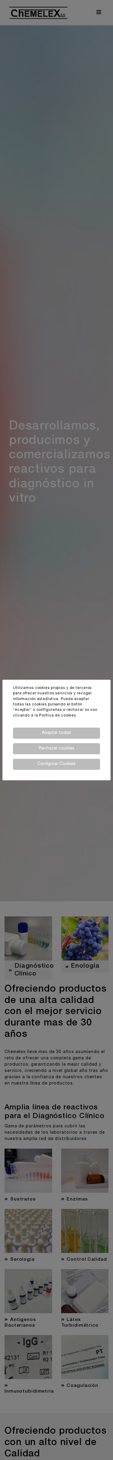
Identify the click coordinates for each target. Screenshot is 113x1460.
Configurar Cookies (56, 764)
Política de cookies (57, 716)
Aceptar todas (56, 733)
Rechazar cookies (56, 748)
